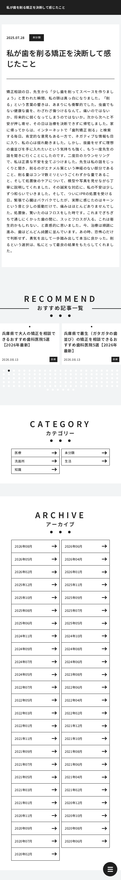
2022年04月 (73, 700)
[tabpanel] (29, 344)
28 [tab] (24, 374)
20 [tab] (102, 371)
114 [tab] (112, 386)
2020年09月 (23, 828)
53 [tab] (35, 378)
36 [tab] (66, 374)
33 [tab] (50, 374)
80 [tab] (55, 382)
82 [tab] (66, 382)
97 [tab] (24, 386)
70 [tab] (4, 382)
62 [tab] (81, 378)
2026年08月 (23, 546)
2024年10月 (73, 636)
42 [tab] (97, 374)
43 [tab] (102, 374)
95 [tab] (14, 386)
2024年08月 (73, 649)
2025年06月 (23, 623)
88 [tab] (97, 382)
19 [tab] (97, 371)
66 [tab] (102, 378)
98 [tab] (30, 386)
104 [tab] (61, 386)
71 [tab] (9, 382)
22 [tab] (112, 371)
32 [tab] (45, 374)
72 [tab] (14, 382)
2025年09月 (73, 597)
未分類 (37, 37)
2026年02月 (23, 571)
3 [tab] (14, 371)
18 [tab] (92, 371)
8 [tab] (40, 371)
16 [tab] (81, 371)
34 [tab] (55, 374)
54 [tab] (40, 378)
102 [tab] (50, 386)
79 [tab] (50, 382)
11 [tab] (55, 371)
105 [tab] (66, 386)
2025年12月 (23, 584)
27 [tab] (19, 374)
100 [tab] (40, 386)
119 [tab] (63, 390)
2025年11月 (73, 584)
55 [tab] (45, 378)
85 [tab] (81, 382)
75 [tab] (30, 382)
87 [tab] (92, 382)
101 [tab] (45, 386)
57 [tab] (55, 378)
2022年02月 (73, 713)
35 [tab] (61, 374)
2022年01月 (23, 725)
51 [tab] (24, 378)
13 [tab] (66, 371)
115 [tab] (117, 386)
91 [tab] (112, 382)
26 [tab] (14, 374)
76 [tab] (35, 382)
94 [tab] (9, 386)
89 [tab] (102, 382)
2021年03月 (23, 790)
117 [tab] (53, 390)
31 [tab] (40, 374)
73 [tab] (19, 382)
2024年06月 (73, 661)
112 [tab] (102, 386)
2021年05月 (23, 777)
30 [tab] (35, 374)
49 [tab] (14, 378)
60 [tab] (71, 378)
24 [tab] (4, 374)
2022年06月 (73, 687)
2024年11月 (23, 636)
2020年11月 (23, 815)
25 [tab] (9, 374)
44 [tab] (107, 374)
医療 (18, 452)
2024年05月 (23, 674)
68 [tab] (112, 378)
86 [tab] (86, 382)
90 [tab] (107, 382)
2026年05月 (23, 559)
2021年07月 (23, 764)
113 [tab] (107, 386)
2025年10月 (23, 597)
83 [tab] (71, 382)
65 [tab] (97, 378)
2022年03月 (23, 713)
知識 (18, 469)
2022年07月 (23, 687)
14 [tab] (71, 371)
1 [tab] (4, 371)
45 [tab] (112, 374)
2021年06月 (73, 764)
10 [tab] (50, 371)
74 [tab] (24, 382)
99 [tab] (35, 386)
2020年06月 (73, 841)
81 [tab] (61, 382)
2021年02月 (73, 790)
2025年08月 (23, 610)
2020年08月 (73, 828)
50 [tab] (19, 378)
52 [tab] (30, 378)
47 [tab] (4, 378)
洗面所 (19, 461)
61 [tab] (76, 378)
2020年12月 (73, 802)
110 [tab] (92, 386)
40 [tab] (86, 374)
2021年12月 (73, 725)
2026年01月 (73, 571)
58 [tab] (61, 378)
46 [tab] (117, 374)
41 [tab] (92, 374)
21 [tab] (107, 371)
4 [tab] (19, 371)
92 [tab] (117, 382)
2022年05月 (23, 700)
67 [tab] (107, 378)
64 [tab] (92, 378)
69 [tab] (117, 378)
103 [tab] (55, 386)
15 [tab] (76, 371)
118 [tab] (58, 390)
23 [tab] (117, 371)
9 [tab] (45, 371)
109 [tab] (86, 386)
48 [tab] (9, 378)
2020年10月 (73, 815)
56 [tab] (50, 378)
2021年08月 (73, 751)
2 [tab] (9, 371)
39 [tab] (81, 374)
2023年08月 (73, 674)
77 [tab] (40, 382)
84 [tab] (76, 382)
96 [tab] (19, 386)
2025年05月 (73, 623)
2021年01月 (23, 802)
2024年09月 (23, 649)
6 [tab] (29, 371)
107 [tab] (76, 386)
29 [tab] (30, 374)
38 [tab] (76, 374)
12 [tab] (61, 371)
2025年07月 (73, 610)
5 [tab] (24, 371)
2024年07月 (23, 661)
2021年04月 (73, 777)
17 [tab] (86, 371)
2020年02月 (23, 854)
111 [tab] (97, 386)
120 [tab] (68, 390)
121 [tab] (73, 390)
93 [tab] (4, 386)
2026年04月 (73, 559)
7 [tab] (34, 371)
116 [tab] (48, 390)
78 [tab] (45, 382)
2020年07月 (23, 841)
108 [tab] (81, 386)
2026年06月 (73, 546)
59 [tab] (66, 378)
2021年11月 (23, 738)
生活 (68, 461)
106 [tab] (71, 386)
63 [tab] (86, 378)
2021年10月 (73, 738)
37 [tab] (71, 374)
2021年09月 (23, 751)
